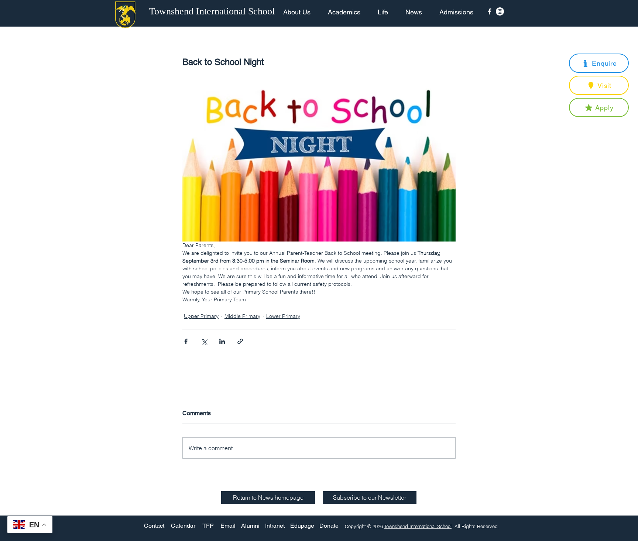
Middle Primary (242, 316)
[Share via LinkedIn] (222, 341)
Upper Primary (201, 316)
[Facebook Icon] (490, 11)
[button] (599, 63)
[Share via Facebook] (185, 341)
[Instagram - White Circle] (500, 11)
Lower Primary (283, 316)
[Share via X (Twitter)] (203, 341)
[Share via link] (240, 341)
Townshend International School (418, 526)
